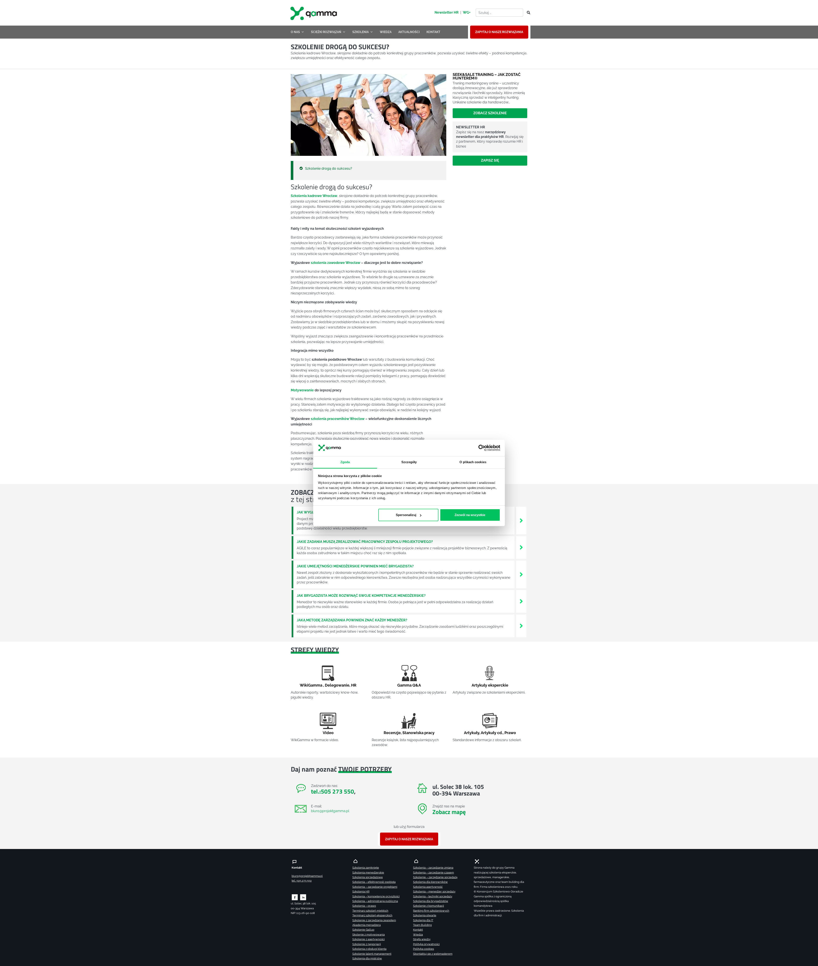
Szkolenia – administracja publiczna (375, 901)
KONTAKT (433, 32)
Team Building (422, 925)
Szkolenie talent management (371, 953)
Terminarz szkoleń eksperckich (372, 915)
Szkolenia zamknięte (365, 867)
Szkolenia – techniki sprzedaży (432, 896)
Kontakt (418, 929)
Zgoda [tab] (345, 462)
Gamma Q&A (409, 685)
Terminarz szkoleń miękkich (370, 910)
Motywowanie (302, 390)
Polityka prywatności (426, 944)
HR (353, 685)
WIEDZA (386, 32)
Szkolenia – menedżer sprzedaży (434, 891)
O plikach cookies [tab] (472, 462)
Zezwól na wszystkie (470, 515)
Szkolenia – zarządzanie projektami (374, 886)
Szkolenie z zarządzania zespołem (374, 920)
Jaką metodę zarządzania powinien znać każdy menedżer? (352, 620)
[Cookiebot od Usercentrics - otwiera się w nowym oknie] (481, 448)
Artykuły (471, 732)
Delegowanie (337, 685)
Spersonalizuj (406, 515)
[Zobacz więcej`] (521, 520)
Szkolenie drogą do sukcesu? (328, 168)
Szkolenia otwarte (424, 915)
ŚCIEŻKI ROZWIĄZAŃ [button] (326, 32)
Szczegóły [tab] (409, 462)
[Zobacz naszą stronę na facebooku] (295, 897)
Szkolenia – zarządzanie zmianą (433, 867)
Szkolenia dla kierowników (430, 882)
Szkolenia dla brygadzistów (430, 901)
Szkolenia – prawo (364, 905)
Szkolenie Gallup (363, 929)
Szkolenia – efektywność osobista (374, 882)
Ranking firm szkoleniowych (431, 910)
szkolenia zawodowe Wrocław (335, 263)
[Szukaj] (527, 13)
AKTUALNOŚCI (409, 32)
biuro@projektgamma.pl (330, 811)
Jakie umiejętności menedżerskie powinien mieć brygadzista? (355, 566)
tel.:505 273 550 (332, 791)
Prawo (510, 732)
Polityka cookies (423, 948)
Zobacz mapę (449, 811)
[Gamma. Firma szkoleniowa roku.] (314, 12)
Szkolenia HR (360, 891)
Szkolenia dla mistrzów (367, 958)
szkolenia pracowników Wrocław (337, 419)
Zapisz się (490, 160)
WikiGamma (311, 685)
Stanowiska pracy (418, 732)
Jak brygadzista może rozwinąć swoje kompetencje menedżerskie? (361, 596)
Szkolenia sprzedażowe (367, 877)
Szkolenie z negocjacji (366, 944)
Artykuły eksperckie (490, 685)
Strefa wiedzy (422, 939)
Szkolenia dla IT (423, 920)
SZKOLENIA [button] (360, 32)
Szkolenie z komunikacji (428, 905)
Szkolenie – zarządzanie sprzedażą (435, 877)
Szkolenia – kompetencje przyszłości (376, 896)
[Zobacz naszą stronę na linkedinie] (303, 897)
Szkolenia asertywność (428, 886)
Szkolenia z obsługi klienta (369, 948)
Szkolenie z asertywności (368, 939)
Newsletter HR (447, 12)
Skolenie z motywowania (368, 934)
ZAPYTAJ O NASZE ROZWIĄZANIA (499, 32)
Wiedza (418, 934)
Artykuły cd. (492, 732)
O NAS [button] (295, 32)
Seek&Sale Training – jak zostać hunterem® (486, 76)
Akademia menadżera (366, 925)
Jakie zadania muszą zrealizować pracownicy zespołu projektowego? (365, 542)
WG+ (467, 12)
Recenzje (392, 732)
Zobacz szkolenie (490, 113)
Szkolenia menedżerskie (368, 872)
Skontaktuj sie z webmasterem (432, 953)
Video (328, 732)
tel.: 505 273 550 (302, 880)
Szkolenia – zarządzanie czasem (433, 872)
